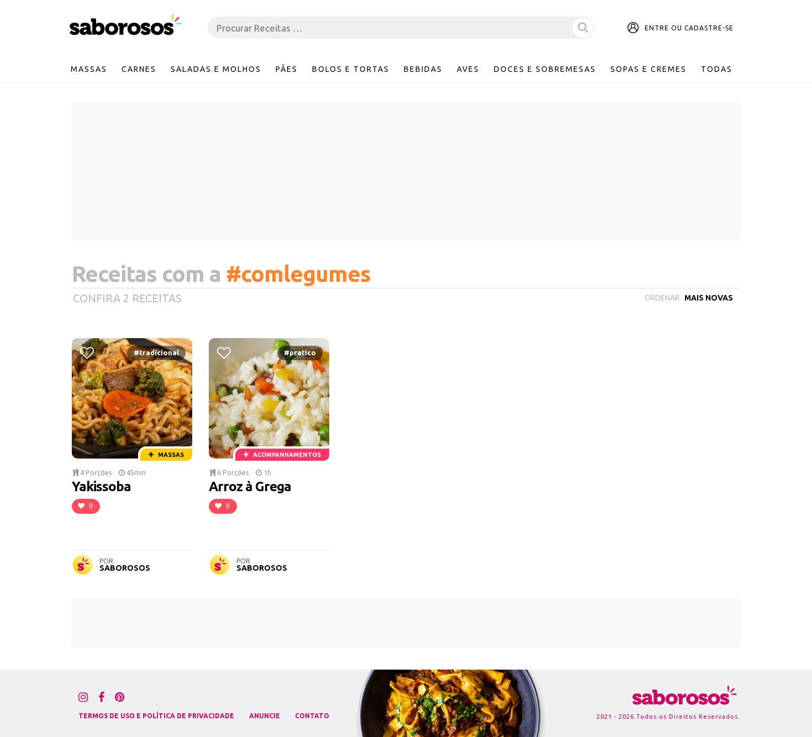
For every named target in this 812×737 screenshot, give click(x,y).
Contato (312, 715)
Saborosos (124, 568)
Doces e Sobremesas (545, 69)
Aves (468, 69)
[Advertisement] (406, 172)
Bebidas (423, 69)
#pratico (300, 352)
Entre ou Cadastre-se (689, 27)
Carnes (139, 69)
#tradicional (156, 352)
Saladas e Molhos (216, 69)
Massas (89, 69)
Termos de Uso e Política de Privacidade (156, 715)
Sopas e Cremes (648, 69)
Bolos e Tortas (350, 69)
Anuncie (264, 715)
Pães (287, 69)
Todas (716, 69)
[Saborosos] (126, 25)
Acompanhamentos (286, 454)
